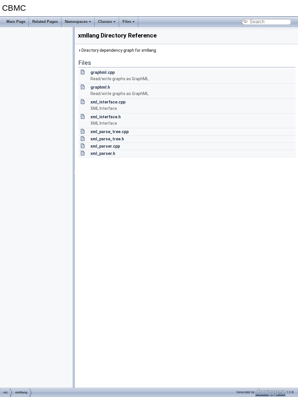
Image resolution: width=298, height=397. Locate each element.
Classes (105, 21)
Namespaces (76, 21)
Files (127, 21)
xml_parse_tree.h (107, 139)
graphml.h (100, 87)
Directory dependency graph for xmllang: (119, 50)
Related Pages (45, 21)
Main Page (15, 21)
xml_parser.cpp (105, 146)
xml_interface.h (106, 117)
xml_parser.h (103, 153)
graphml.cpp (103, 72)
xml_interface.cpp (108, 102)
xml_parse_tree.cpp (110, 131)
